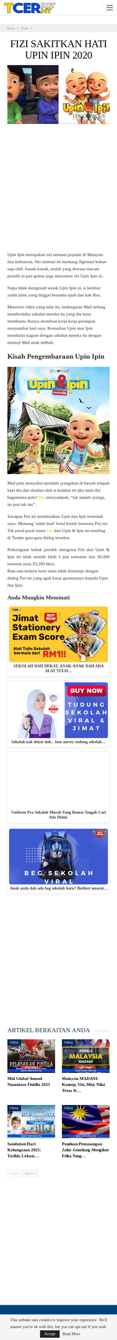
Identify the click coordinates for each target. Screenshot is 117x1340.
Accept (49, 1334)
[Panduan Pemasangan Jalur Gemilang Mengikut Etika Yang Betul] (86, 1122)
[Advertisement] (58, 190)
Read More (71, 1334)
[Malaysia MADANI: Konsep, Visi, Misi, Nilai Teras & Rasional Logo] (86, 1056)
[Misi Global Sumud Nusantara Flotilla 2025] (31, 1056)
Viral (14, 1042)
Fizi (42, 497)
